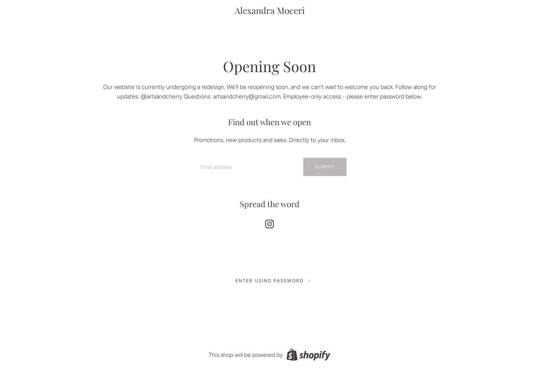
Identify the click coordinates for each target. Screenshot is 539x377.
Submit (325, 166)
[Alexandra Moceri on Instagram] (269, 222)
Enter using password (269, 280)
